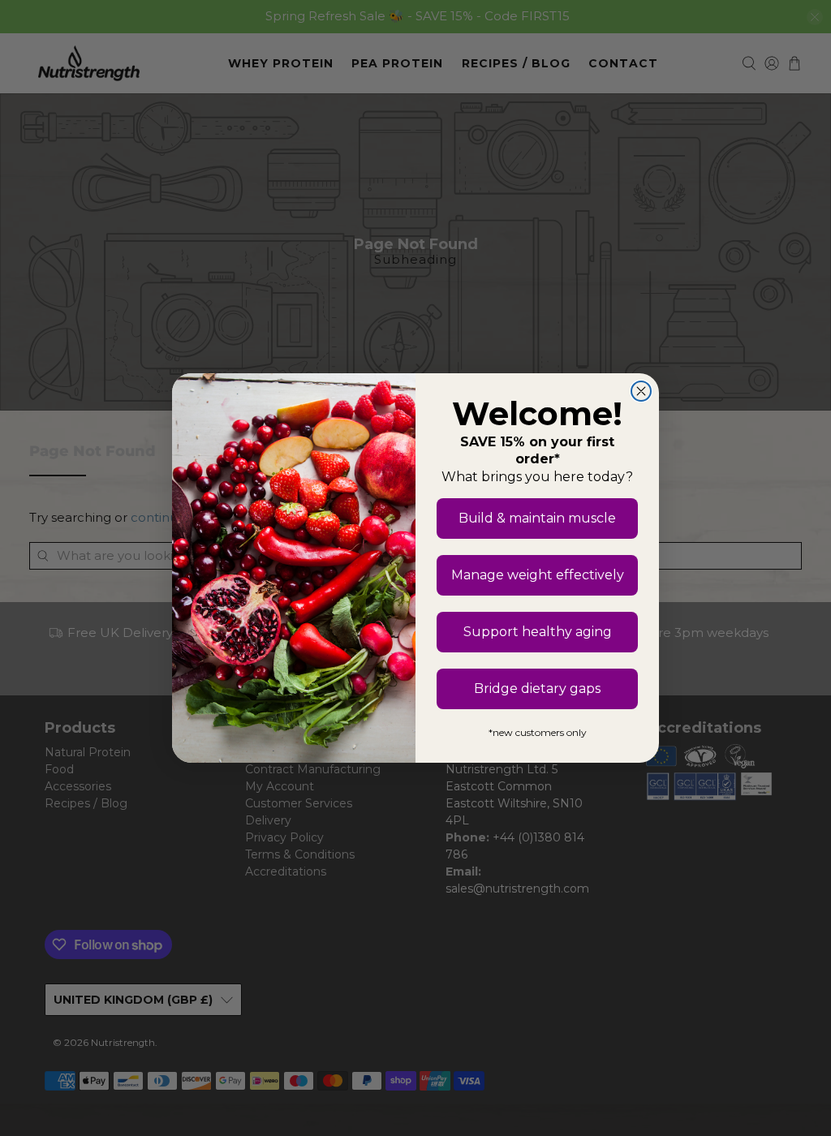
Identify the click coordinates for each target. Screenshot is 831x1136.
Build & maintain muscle (537, 518)
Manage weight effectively (537, 575)
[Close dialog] (641, 391)
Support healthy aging (537, 631)
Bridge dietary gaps (537, 688)
